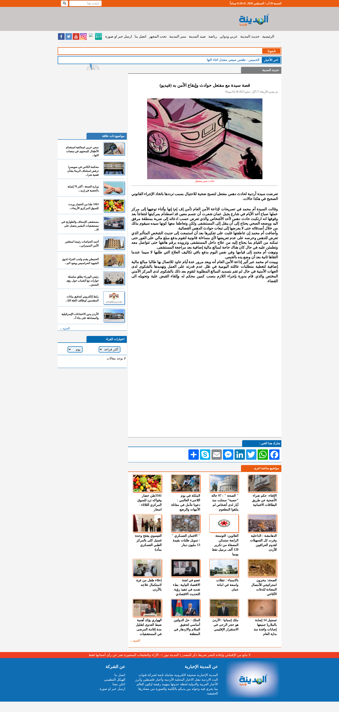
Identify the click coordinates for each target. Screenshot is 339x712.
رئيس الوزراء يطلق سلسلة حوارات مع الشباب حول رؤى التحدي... (82, 280)
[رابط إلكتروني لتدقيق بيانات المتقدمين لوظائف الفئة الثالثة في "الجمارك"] (114, 297)
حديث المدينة (249, 36)
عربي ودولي (229, 36)
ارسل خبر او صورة (118, 36)
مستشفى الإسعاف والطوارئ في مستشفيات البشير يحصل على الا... (80, 225)
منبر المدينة (177, 36)
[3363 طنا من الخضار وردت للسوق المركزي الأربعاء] (114, 205)
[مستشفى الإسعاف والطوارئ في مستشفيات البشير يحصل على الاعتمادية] (114, 223)
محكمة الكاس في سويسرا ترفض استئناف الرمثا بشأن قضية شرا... (83, 170)
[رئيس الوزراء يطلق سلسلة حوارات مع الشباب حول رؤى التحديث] (114, 278)
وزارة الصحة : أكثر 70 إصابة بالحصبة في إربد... (83, 188)
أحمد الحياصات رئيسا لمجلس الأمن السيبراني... (82, 243)
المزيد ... (135, 640)
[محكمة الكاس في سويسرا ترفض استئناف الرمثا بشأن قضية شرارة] (114, 168)
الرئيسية (268, 36)
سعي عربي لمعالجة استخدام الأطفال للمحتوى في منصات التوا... (82, 151)
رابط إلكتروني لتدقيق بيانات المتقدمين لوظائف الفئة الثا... (82, 298)
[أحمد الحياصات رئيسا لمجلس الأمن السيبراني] (114, 242)
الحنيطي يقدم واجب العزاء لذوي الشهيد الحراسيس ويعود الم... (80, 261)
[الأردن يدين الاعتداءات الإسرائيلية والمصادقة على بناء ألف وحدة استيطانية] (114, 315)
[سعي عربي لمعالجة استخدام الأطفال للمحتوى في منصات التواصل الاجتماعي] (114, 148)
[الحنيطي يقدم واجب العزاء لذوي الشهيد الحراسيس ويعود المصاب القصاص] (114, 260)
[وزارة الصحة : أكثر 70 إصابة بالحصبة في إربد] (114, 187)
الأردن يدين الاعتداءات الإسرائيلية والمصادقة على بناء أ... (80, 316)
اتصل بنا (140, 36)
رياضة (212, 36)
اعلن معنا (119, 684)
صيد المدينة (197, 36)
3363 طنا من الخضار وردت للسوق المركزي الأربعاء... (83, 206)
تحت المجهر (158, 36)
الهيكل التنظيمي (114, 679)
